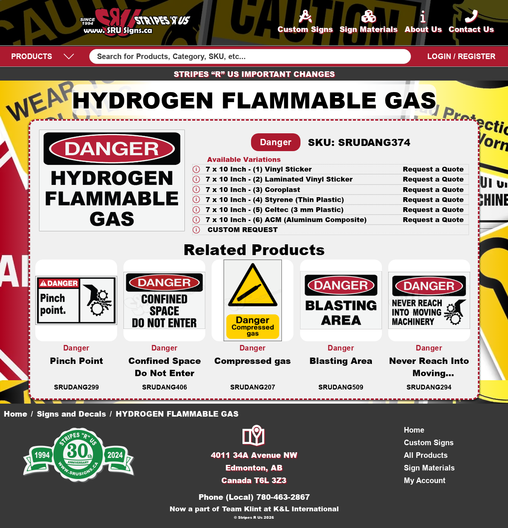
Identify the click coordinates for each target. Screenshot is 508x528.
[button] (331, 169)
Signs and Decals (71, 413)
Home (15, 413)
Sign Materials (429, 468)
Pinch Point (76, 360)
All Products (426, 455)
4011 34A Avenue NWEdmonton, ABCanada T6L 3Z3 (254, 467)
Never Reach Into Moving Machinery (429, 372)
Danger (276, 142)
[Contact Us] (254, 436)
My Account (425, 480)
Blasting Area (340, 360)
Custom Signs (429, 443)
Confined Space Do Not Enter (164, 366)
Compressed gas (252, 360)
